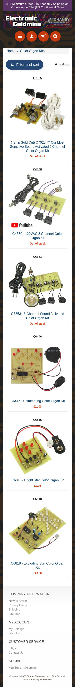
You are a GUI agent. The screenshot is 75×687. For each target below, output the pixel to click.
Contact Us (16, 652)
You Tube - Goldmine (23, 667)
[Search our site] (55, 36)
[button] (24, 65)
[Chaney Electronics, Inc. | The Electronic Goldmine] (37, 21)
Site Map (14, 614)
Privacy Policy (18, 605)
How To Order (18, 600)
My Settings (16, 629)
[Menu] (20, 36)
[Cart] (43, 36)
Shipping (14, 609)
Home (10, 51)
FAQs (12, 648)
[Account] (31, 36)
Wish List (15, 633)
